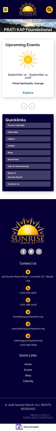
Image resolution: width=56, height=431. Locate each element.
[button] (5, 9)
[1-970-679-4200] (28, 288)
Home (28, 364)
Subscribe (13, 132)
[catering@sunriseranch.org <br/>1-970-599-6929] (28, 336)
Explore (28, 92)
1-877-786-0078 (28, 304)
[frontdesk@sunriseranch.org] (28, 312)
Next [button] (32, 106)
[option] (28, 72)
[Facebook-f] (23, 252)
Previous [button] (24, 106)
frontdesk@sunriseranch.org (28, 316)
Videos (11, 139)
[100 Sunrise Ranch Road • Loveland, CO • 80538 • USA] (28, 272)
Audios (11, 146)
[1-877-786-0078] (28, 300)
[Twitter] (31, 252)
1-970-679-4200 (28, 292)
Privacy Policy (40, 415)
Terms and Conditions (38, 418)
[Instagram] (39, 252)
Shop (28, 375)
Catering (28, 381)
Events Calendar (16, 125)
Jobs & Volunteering (18, 166)
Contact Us (13, 184)
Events (28, 369)
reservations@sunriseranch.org (28, 328)
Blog (10, 152)
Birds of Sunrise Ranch (15, 175)
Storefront (13, 159)
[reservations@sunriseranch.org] (28, 324)
